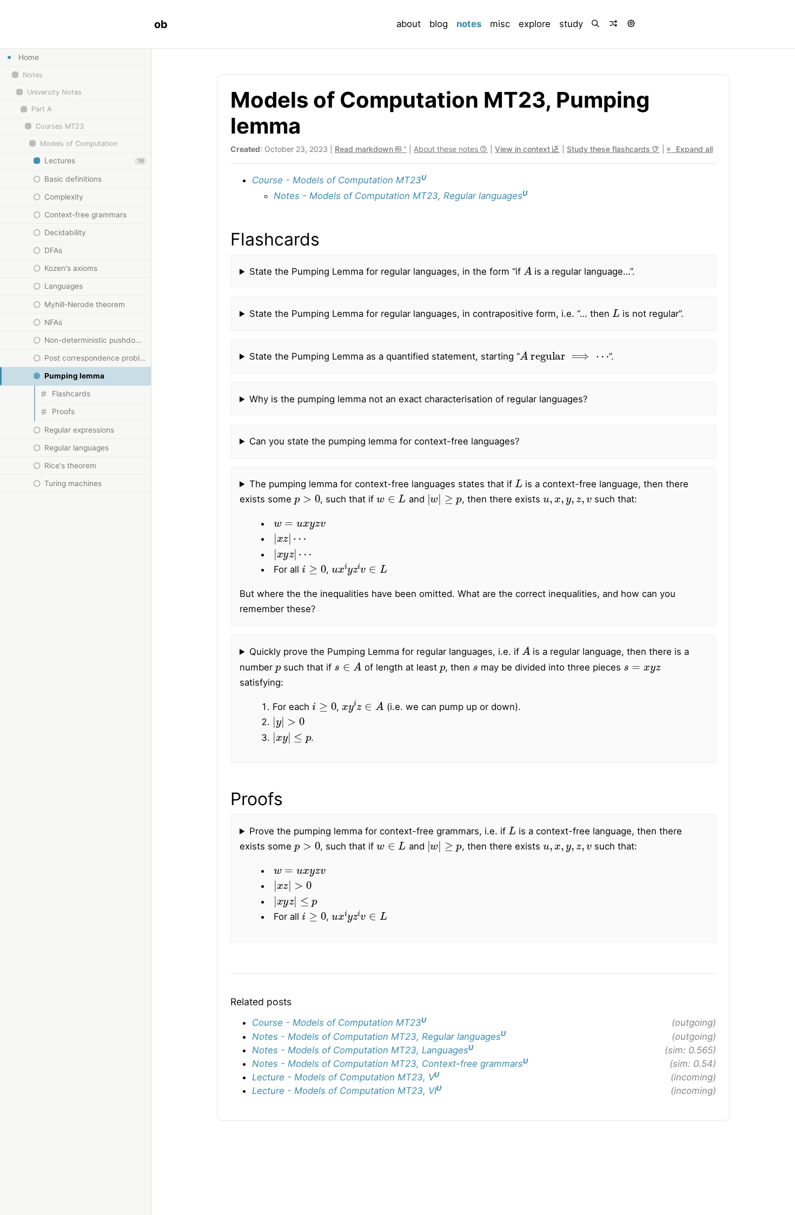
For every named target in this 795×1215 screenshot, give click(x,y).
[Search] (596, 24)
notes (471, 23)
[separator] (151, 632)
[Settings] (632, 24)
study (571, 23)
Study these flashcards (609, 149)
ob (161, 24)
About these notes (447, 149)
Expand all (693, 149)
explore (535, 23)
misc (500, 23)
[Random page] (614, 24)
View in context (523, 149)
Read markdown (365, 149)
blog (438, 23)
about (408, 23)
